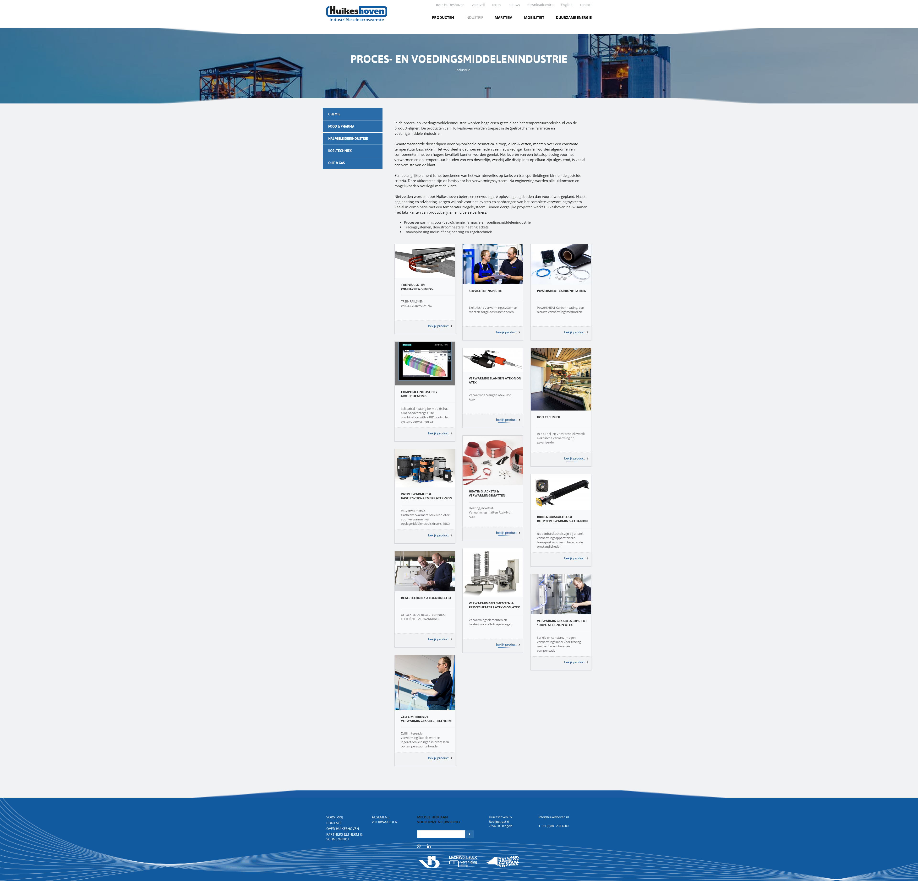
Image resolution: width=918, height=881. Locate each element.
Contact (586, 4)
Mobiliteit (534, 17)
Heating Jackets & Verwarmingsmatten (487, 493)
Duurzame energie (574, 17)
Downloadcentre (540, 4)
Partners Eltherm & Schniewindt (344, 836)
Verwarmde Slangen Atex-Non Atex (495, 380)
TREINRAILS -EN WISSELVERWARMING (417, 286)
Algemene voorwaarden (385, 819)
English (567, 4)
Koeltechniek (340, 151)
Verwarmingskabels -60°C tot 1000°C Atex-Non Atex (562, 623)
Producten (443, 17)
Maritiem (504, 17)
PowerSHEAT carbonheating (561, 291)
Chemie (334, 114)
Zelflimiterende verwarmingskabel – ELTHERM (426, 718)
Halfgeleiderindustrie (348, 139)
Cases (496, 4)
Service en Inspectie (485, 291)
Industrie (474, 17)
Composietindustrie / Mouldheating (419, 394)
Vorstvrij (478, 4)
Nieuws (514, 4)
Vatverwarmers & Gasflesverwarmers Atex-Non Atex (426, 498)
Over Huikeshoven (342, 828)
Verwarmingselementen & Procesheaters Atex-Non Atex (494, 605)
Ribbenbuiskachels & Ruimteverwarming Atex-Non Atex (562, 521)
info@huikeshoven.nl (554, 817)
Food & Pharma (341, 126)
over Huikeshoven (450, 4)
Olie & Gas (336, 163)
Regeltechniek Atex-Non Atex (426, 598)
